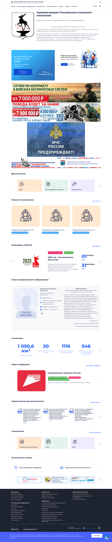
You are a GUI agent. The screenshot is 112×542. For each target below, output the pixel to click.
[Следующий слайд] (100, 65)
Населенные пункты (16, 516)
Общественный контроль (80, 492)
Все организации (95, 432)
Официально (45, 501)
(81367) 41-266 (15, 529)
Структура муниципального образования (53, 503)
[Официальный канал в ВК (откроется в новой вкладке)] (99, 528)
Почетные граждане (16, 506)
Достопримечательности (18, 510)
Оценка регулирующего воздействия (52, 512)
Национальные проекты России (64, 373)
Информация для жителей (20, 232)
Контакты (74, 6)
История (13, 508)
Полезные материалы (17, 497)
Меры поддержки (52, 6)
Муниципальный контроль (49, 518)
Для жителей (15, 492)
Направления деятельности (50, 494)
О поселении (14, 520)
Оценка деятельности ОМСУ (81, 494)
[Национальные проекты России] (31, 380)
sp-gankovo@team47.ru (30, 529)
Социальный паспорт (17, 518)
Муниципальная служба (48, 505)
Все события (96, 246)
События (67, 6)
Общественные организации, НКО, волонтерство (82, 496)
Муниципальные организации (50, 506)
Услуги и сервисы (16, 499)
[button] (99, 186)
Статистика (45, 510)
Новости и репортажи (17, 496)
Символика (14, 505)
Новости (61, 6)
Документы (45, 508)
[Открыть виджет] (107, 537)
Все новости (97, 201)
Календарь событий (16, 494)
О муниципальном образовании (26, 6)
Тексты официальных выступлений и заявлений (52, 520)
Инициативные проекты (79, 499)
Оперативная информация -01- (22, 230)
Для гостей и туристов (17, 514)
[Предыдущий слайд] (58, 65)
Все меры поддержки (93, 365)
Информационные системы (49, 516)
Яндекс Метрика (41, 535)
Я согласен (96, 535)
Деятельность (41, 6)
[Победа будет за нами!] (56, 112)
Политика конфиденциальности (74, 528)
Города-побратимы (16, 512)
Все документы (95, 402)
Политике (13, 538)
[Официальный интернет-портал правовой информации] (56, 480)
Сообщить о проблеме (23, 72)
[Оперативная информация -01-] (25, 216)
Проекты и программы (48, 497)
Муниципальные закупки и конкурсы (52, 514)
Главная (13, 6)
